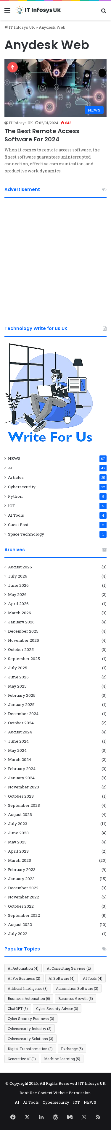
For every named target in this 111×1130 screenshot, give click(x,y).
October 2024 (21, 722)
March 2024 (19, 759)
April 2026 (18, 603)
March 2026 (19, 612)
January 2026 (21, 622)
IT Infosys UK (21, 27)
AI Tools (16, 515)
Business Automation (29, 998)
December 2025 (23, 631)
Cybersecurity (22, 486)
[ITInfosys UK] (38, 10)
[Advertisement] (55, 259)
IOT (11, 505)
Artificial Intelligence (28, 988)
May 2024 (17, 750)
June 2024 (18, 741)
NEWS (14, 458)
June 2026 (18, 585)
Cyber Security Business (31, 1018)
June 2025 (18, 677)
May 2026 (17, 594)
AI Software (62, 978)
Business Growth (75, 998)
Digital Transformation (30, 1048)
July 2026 (17, 576)
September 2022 (24, 915)
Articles (16, 477)
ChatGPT (18, 1008)
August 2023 (20, 814)
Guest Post (18, 524)
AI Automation (23, 968)
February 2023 (22, 869)
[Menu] (7, 12)
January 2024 (21, 777)
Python (15, 496)
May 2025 (17, 686)
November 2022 (23, 897)
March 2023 (19, 860)
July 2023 (17, 823)
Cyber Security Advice (57, 1008)
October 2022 (21, 906)
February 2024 (22, 768)
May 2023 (17, 842)
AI (10, 468)
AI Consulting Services (69, 968)
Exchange (72, 1048)
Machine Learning (62, 1058)
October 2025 (21, 649)
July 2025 (17, 667)
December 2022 (23, 887)
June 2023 (18, 832)
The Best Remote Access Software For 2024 (41, 135)
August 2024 (20, 732)
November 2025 (23, 640)
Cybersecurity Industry (30, 1028)
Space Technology (26, 534)
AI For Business (24, 978)
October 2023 (21, 796)
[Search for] (104, 12)
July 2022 (17, 933)
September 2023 (24, 805)
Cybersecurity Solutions (30, 1038)
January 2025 (21, 704)
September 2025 (24, 658)
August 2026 (20, 567)
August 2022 (20, 924)
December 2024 (23, 713)
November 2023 (23, 787)
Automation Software (77, 988)
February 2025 (22, 695)
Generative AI (22, 1058)
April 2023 (18, 851)
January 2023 (21, 878)
